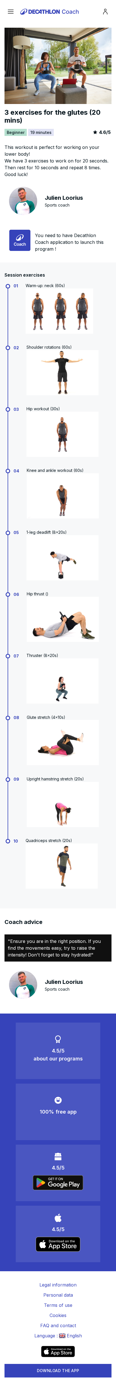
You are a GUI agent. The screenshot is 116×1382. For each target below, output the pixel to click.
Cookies (58, 1315)
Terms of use (58, 1305)
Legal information (58, 1285)
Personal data (58, 1295)
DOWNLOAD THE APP (58, 1370)
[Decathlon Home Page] (50, 11)
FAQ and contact (58, 1325)
